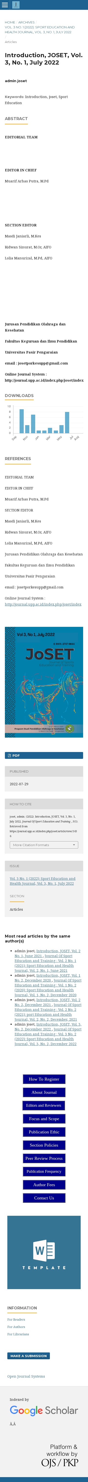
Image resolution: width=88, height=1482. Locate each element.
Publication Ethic (44, 1131)
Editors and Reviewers (43, 1105)
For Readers (16, 1319)
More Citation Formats (31, 845)
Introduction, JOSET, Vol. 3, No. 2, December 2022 (48, 1026)
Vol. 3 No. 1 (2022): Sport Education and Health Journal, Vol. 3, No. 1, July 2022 (40, 29)
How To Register (44, 1079)
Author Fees (44, 1184)
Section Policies (44, 1145)
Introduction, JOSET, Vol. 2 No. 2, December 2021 (47, 1002)
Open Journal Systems (26, 1376)
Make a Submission (29, 1356)
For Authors (16, 1327)
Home (10, 22)
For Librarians (18, 1334)
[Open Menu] (5, 5)
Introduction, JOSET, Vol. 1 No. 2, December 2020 (47, 978)
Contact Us (44, 1197)
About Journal (44, 1092)
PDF (15, 755)
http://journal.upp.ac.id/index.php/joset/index (43, 604)
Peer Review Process (44, 1158)
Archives (26, 22)
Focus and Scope (44, 1118)
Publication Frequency (44, 1171)
